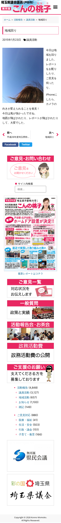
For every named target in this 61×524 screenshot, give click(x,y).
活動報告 (22, 387)
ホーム (7, 19)
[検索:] (30, 189)
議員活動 (24, 392)
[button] (55, 7)
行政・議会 (25, 429)
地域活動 (24, 397)
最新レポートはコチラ (30, 273)
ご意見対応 (23, 415)
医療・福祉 (25, 420)
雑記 (21, 407)
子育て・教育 (27, 434)
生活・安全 (25, 424)
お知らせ (24, 402)
